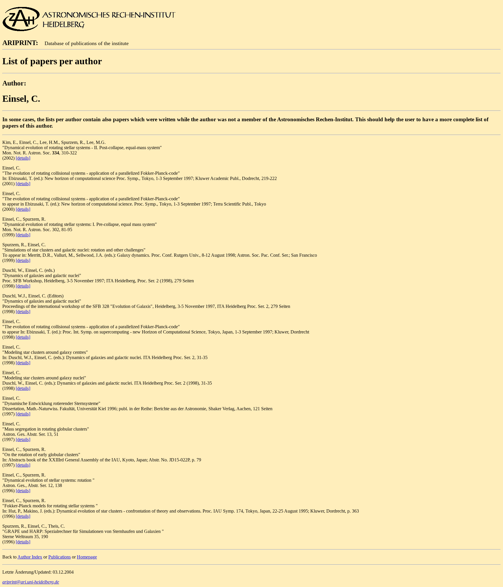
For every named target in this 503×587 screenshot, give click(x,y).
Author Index (29, 556)
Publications (59, 556)
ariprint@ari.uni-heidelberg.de (30, 581)
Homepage (87, 556)
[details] (23, 158)
